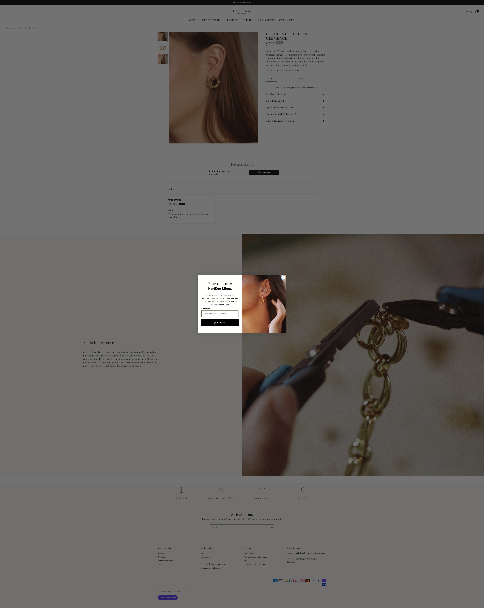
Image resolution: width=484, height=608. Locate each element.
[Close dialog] (283, 277)
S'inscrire (205, 309)
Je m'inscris (220, 322)
